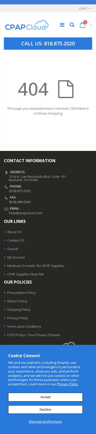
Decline (45, 409)
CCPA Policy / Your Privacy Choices (33, 335)
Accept (45, 397)
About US (14, 232)
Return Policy (17, 301)
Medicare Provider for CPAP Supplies (36, 265)
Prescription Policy (21, 292)
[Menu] (62, 24)
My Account (16, 257)
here (81, 108)
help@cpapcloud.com (25, 213)
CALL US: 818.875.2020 (48, 43)
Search (12, 248)
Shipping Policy (18, 309)
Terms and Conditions (24, 326)
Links (83, 8)
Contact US (15, 240)
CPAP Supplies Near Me (25, 274)
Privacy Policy (67, 384)
